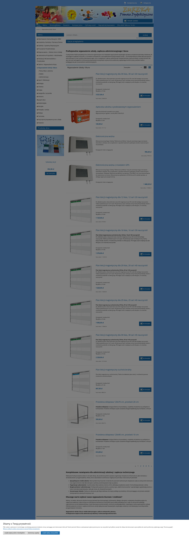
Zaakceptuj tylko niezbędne (15, 533)
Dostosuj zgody (33, 533)
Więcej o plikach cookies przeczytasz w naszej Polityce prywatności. (21, 529)
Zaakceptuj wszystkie (50, 533)
